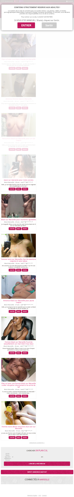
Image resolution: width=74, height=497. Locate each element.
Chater (12, 189)
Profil (25, 189)
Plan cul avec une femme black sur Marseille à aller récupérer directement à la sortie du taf (18, 385)
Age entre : (8, 456)
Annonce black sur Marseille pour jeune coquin (18, 301)
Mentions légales (32, 495)
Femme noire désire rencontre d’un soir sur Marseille (19, 428)
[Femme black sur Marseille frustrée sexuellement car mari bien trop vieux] (18, 339)
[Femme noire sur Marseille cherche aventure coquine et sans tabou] (18, 257)
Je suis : (8, 453)
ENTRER (26, 25)
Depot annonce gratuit (37, 472)
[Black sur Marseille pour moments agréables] (18, 217)
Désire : (8, 455)
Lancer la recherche (37, 464)
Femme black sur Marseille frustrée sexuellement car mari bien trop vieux (18, 343)
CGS (39, 495)
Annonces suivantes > (37, 443)
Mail (18, 189)
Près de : (7, 460)
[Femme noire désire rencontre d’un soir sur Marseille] (18, 424)
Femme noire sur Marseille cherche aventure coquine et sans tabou (18, 260)
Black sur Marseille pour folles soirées (18, 180)
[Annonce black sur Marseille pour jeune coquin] (18, 298)
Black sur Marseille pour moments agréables (18, 219)
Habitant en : (7, 458)
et (12, 456)
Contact (44, 495)
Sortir (49, 25)
